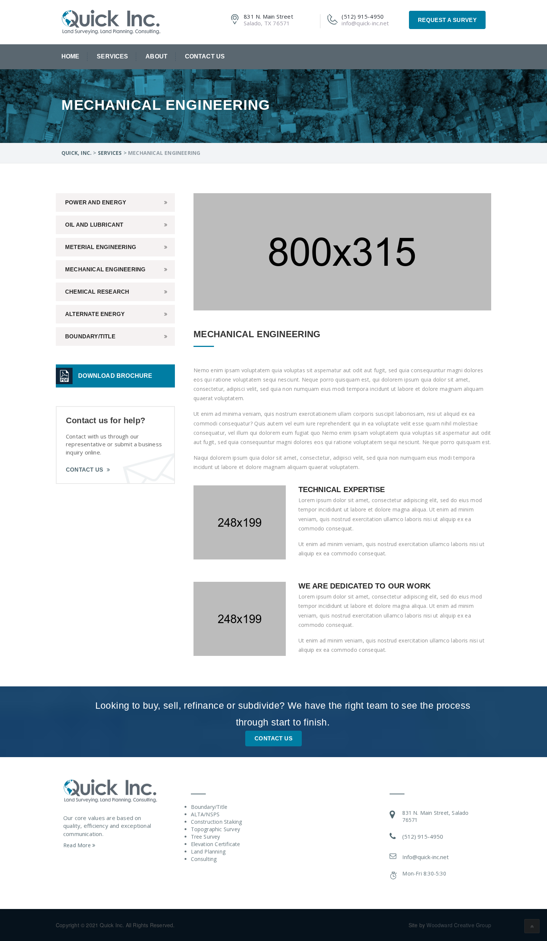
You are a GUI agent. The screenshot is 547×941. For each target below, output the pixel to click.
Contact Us (205, 56)
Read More (77, 845)
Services (112, 56)
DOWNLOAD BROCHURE (115, 376)
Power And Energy (95, 202)
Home (70, 56)
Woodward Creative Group (458, 925)
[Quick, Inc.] (110, 21)
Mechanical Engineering (105, 269)
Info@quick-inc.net (425, 857)
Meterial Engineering (100, 247)
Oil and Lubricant (94, 224)
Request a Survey (447, 20)
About (156, 56)
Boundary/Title (90, 336)
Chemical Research (97, 291)
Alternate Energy (95, 314)
